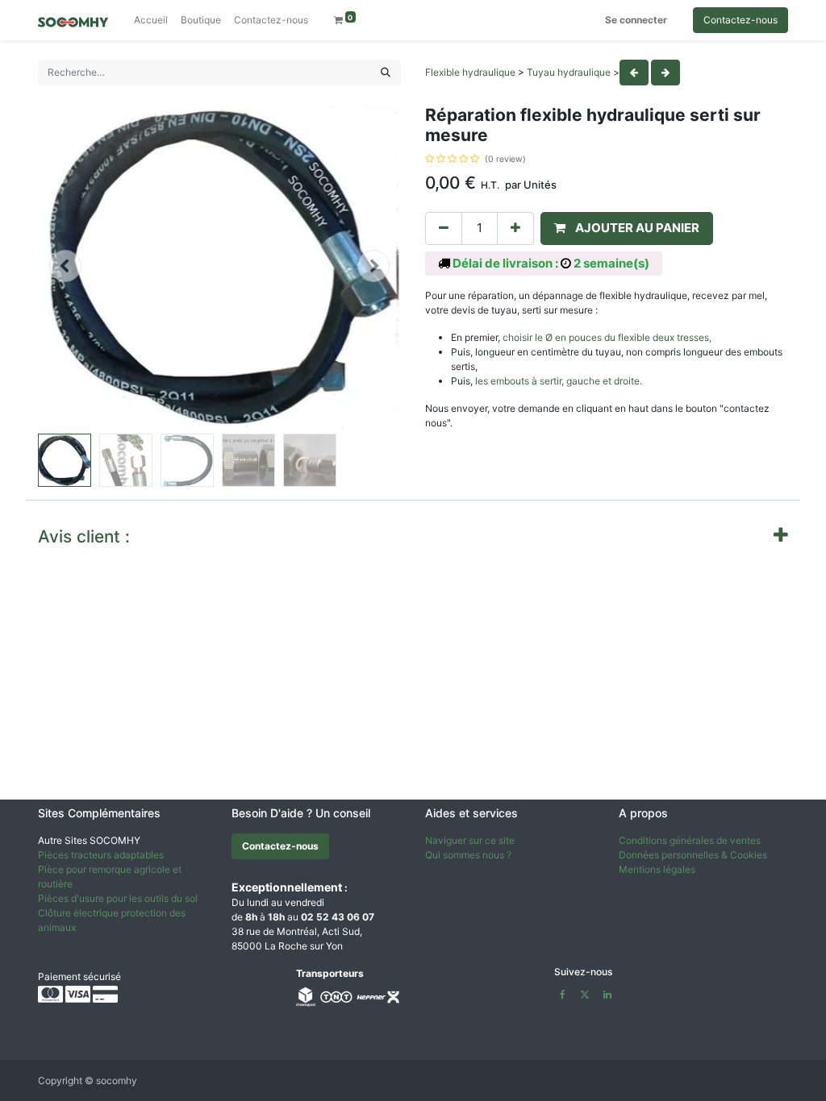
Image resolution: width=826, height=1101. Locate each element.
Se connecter (636, 20)
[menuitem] (150, 20)
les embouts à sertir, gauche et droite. (558, 381)
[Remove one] (443, 228)
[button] (65, 266)
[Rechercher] (385, 72)
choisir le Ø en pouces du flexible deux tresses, (607, 337)
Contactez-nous (740, 20)
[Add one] (515, 228)
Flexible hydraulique (470, 72)
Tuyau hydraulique (569, 72)
